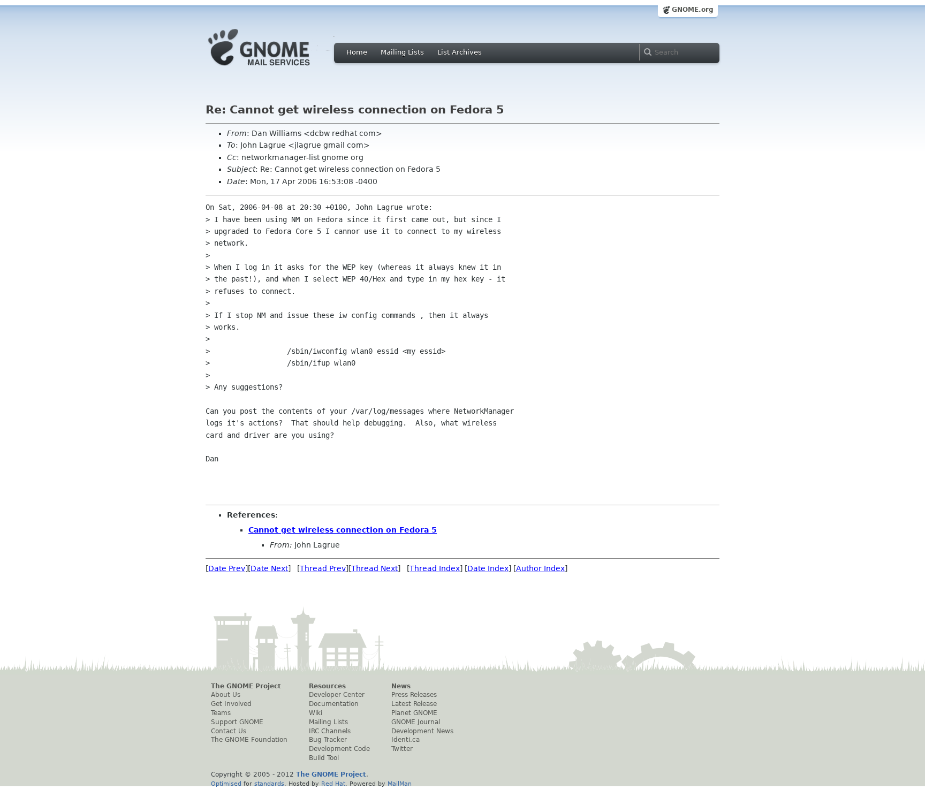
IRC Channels (330, 731)
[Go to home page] (275, 68)
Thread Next (374, 568)
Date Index (488, 568)
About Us (225, 694)
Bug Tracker (328, 739)
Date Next (269, 568)
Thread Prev (323, 568)
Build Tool (324, 758)
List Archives (459, 52)
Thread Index (435, 568)
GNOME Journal (415, 722)
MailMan (400, 783)
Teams (221, 713)
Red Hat (333, 783)
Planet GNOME (414, 713)
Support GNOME (237, 722)
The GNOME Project (246, 686)
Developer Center (337, 694)
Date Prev (226, 568)
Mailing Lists (402, 52)
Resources (327, 686)
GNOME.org (693, 9)
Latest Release (414, 704)
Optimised (226, 783)
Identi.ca (405, 739)
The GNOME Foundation (249, 739)
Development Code (339, 749)
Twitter (402, 749)
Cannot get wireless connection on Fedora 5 (342, 530)
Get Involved (231, 704)
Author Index (540, 568)
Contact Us (228, 731)
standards (269, 783)
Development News (422, 731)
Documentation (334, 704)
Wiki (315, 713)
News (401, 686)
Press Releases (414, 694)
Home (356, 52)
